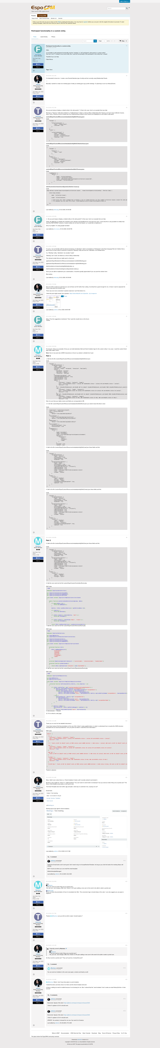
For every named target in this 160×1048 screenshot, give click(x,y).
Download (94, 1033)
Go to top (124, 1033)
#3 (126, 107)
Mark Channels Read (44, 18)
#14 (126, 945)
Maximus (55, 916)
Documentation (65, 1033)
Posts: (34, 61)
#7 (126, 316)
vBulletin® (79, 1039)
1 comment (53, 856)
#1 (126, 45)
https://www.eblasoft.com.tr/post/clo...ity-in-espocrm (83, 293)
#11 (126, 777)
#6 (126, 284)
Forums (33, 15)
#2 (126, 75)
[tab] (34, 37)
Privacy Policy (116, 1033)
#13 (126, 913)
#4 (126, 216)
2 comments (53, 995)
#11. (124, 860)
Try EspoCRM (42, 15)
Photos (53, 36)
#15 (126, 979)
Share (39, 64)
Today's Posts (35, 18)
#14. (124, 968)
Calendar (60, 18)
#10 (126, 720)
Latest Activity (44, 36)
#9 (126, 537)
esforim (56, 309)
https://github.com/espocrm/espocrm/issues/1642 (77, 1003)
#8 (126, 346)
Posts (34, 36)
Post (39, 67)
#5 (126, 246)
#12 (126, 881)
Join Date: (35, 58)
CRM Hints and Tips (75, 1033)
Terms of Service (106, 1033)
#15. (124, 998)
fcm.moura (57, 229)
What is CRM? (56, 1033)
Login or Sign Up (124, 1)
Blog (99, 1033)
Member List (53, 18)
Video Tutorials (86, 1033)
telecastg (56, 209)
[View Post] (66, 948)
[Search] (127, 8)
